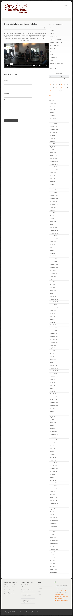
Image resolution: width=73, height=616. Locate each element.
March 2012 (53, 537)
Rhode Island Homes (61, 587)
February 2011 (53, 569)
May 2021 (52, 284)
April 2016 (52, 454)
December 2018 (54, 368)
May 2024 (52, 181)
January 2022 (53, 261)
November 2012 (54, 523)
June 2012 (52, 532)
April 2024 (52, 184)
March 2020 (53, 325)
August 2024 (53, 172)
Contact (40, 588)
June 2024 (52, 178)
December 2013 (54, 503)
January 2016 (53, 463)
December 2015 (54, 465)
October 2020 (53, 305)
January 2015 (53, 486)
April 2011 (52, 563)
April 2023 (52, 218)
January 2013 (53, 517)
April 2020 (52, 322)
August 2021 (53, 276)
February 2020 (53, 328)
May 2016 (52, 451)
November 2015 (54, 468)
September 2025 (54, 135)
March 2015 (53, 480)
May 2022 (52, 250)
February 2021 (53, 293)
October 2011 (53, 546)
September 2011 (54, 549)
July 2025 (52, 141)
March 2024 (53, 187)
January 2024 (53, 193)
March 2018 (53, 394)
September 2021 (54, 273)
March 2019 (53, 359)
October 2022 (53, 236)
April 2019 (52, 356)
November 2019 (54, 336)
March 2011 (53, 566)
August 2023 (53, 207)
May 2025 (52, 147)
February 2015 (53, 483)
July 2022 (52, 244)
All (50, 27)
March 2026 (53, 118)
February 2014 (53, 497)
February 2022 (53, 259)
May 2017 (52, 417)
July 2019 (52, 348)
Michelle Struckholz (24, 27)
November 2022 (54, 233)
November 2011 (54, 543)
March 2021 (53, 290)
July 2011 (52, 555)
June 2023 (52, 213)
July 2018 (52, 382)
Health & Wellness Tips (56, 42)
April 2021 (52, 287)
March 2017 (53, 422)
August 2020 (53, 310)
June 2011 (52, 557)
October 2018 (53, 374)
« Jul (50, 95)
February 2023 (53, 224)
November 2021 (54, 267)
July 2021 (52, 279)
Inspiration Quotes (54, 45)
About (39, 594)
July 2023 (52, 210)
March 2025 (53, 152)
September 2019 (54, 342)
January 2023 (53, 227)
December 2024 (54, 161)
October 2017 (53, 408)
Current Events (53, 36)
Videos (34, 27)
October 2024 (53, 167)
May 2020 (52, 319)
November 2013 (54, 506)
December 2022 (54, 230)
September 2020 (54, 307)
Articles (52, 30)
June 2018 (52, 385)
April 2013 (52, 514)
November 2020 (54, 302)
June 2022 (52, 247)
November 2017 (54, 405)
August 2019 (53, 345)
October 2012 (53, 526)
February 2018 (53, 396)
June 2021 (52, 282)
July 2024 (52, 175)
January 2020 (53, 330)
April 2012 (52, 534)
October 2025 (53, 132)
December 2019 (54, 333)
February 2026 (53, 121)
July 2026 (52, 106)
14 (61, 84)
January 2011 (53, 572)
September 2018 (54, 376)
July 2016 (52, 445)
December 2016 (54, 431)
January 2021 (53, 296)
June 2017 (52, 414)
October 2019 (53, 339)
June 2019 (52, 351)
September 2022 (54, 238)
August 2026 (53, 103)
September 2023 (54, 204)
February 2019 (53, 362)
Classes (52, 33)
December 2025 (54, 126)
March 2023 (53, 221)
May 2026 (52, 112)
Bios (39, 585)
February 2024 (53, 190)
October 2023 (53, 201)
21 (61, 87)
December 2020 (54, 299)
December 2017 (54, 402)
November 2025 (54, 129)
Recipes (52, 54)
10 (50, 84)
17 (50, 87)
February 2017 (53, 425)
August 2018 (53, 379)
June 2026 (52, 109)
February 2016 (53, 460)
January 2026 (53, 124)
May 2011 (52, 560)
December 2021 (54, 264)
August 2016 (53, 442)
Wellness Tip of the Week (56, 63)
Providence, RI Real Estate (61, 591)
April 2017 (52, 420)
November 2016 (54, 434)
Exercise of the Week (55, 39)
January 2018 (53, 399)
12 (56, 84)
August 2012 (53, 529)
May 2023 (52, 215)
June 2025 (52, 144)
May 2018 (52, 388)
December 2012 (54, 520)
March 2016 (53, 457)
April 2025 (52, 149)
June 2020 (52, 316)
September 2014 (54, 488)
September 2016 (54, 440)
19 (56, 87)
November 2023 (54, 198)
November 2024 (54, 164)
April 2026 (52, 115)
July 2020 (52, 313)
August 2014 (53, 491)
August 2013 (53, 509)
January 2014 (53, 500)
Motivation (52, 48)
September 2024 (54, 170)
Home (39, 591)
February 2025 (53, 155)
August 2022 (53, 241)
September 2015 (54, 474)
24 (50, 90)
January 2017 (53, 428)
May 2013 (52, 511)
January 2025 (53, 158)
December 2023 (54, 195)
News (51, 51)
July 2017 (52, 411)
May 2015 (52, 477)
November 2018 (54, 371)
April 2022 (52, 253)
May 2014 (52, 494)
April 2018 (52, 391)
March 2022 (53, 256)
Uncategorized (53, 57)
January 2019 (53, 365)
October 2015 (53, 471)
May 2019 (52, 353)
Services (40, 598)
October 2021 (53, 270)
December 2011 (54, 540)
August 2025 (53, 138)
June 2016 (52, 448)
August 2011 (53, 552)
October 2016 (53, 437)
